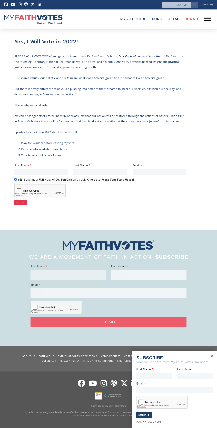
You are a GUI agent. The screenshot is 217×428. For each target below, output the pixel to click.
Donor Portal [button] (165, 19)
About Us (28, 356)
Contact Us (46, 356)
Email (136, 165)
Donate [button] (191, 19)
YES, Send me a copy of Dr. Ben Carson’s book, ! (76, 179)
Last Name (80, 165)
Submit (109, 321)
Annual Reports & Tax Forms (77, 356)
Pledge (20, 202)
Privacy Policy (70, 360)
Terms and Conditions (98, 360)
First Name (21, 165)
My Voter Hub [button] (133, 19)
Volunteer (49, 360)
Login (205, 4)
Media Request (111, 356)
